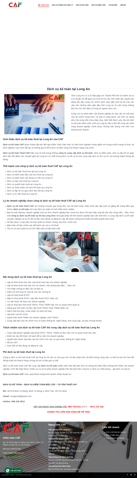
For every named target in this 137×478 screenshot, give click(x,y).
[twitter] (131, 474)
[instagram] (134, 474)
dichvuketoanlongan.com (16, 457)
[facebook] (127, 474)
